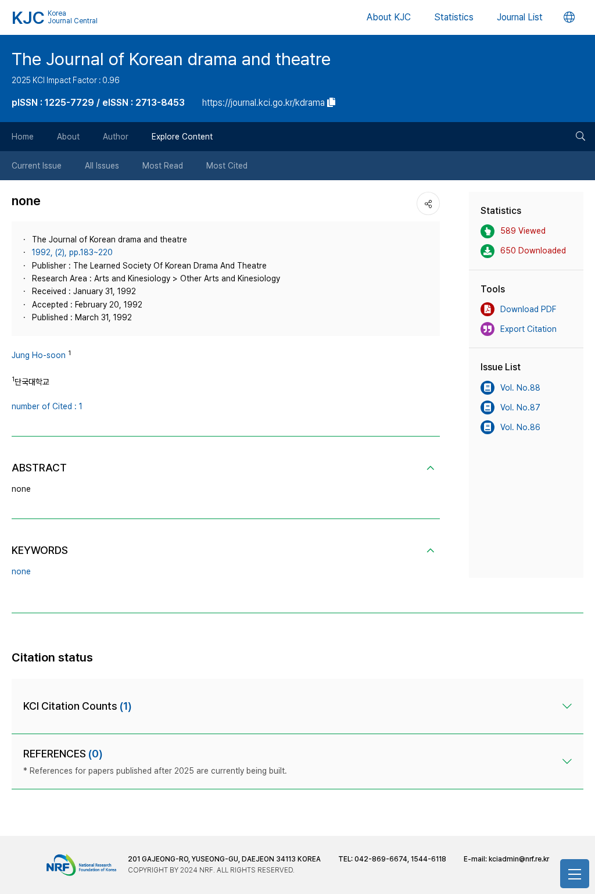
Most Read (162, 165)
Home (23, 136)
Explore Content (182, 136)
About (68, 136)
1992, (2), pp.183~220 (72, 252)
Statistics (454, 17)
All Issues (102, 165)
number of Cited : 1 (47, 406)
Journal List (520, 17)
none (21, 571)
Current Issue (37, 165)
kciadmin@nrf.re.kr (519, 859)
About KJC (389, 17)
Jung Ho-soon (39, 355)
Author (115, 136)
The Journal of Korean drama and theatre (171, 58)
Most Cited (227, 165)
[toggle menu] (574, 873)
